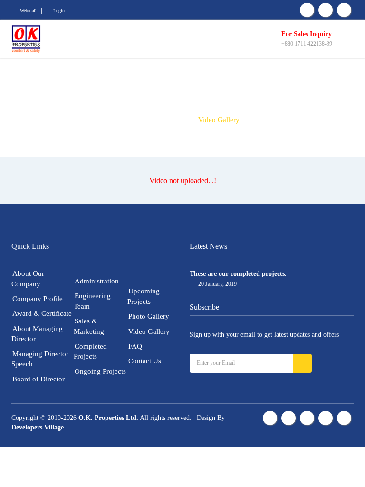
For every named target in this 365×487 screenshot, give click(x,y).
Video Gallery (149, 331)
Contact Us (144, 361)
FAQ (135, 346)
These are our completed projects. (238, 273)
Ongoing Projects (100, 371)
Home (135, 120)
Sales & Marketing (89, 326)
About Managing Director (37, 333)
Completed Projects (90, 351)
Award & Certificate (42, 313)
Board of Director (38, 379)
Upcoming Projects (143, 296)
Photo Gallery (148, 316)
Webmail (28, 10)
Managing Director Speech (39, 359)
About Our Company (27, 278)
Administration (97, 281)
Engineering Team (92, 301)
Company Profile (37, 298)
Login (59, 10)
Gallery (171, 120)
